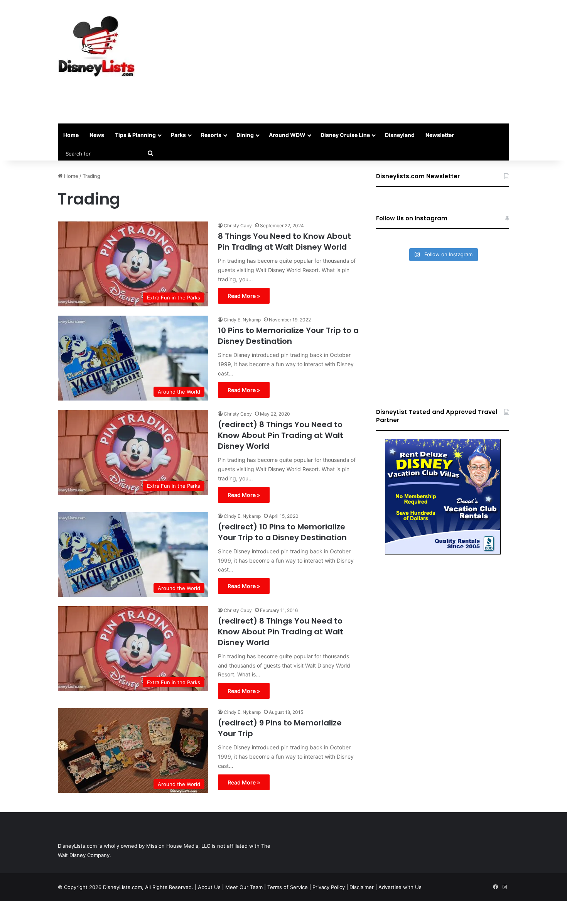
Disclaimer (361, 887)
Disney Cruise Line (345, 135)
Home (71, 135)
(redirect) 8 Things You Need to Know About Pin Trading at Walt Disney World (280, 435)
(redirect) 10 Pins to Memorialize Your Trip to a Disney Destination (282, 532)
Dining (245, 135)
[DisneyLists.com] (96, 46)
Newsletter (439, 135)
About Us (209, 887)
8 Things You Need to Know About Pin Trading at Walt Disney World (284, 241)
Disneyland (400, 135)
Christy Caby (238, 225)
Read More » (244, 295)
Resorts (211, 135)
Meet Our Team (244, 887)
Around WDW (287, 135)
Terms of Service (287, 887)
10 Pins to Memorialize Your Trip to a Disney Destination (288, 336)
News (96, 135)
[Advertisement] (360, 62)
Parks (178, 135)
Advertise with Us (400, 887)
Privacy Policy (328, 887)
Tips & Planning (135, 135)
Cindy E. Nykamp (242, 320)
